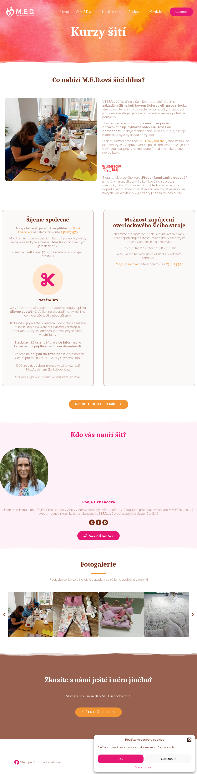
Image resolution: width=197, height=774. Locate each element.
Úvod (64, 12)
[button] (189, 740)
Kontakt (155, 12)
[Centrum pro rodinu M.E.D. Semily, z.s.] (20, 11)
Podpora (135, 12)
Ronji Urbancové (127, 264)
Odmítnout (168, 759)
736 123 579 (69, 232)
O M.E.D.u (83, 12)
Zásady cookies (142, 767)
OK (121, 759)
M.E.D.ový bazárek (152, 141)
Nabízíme (109, 12)
